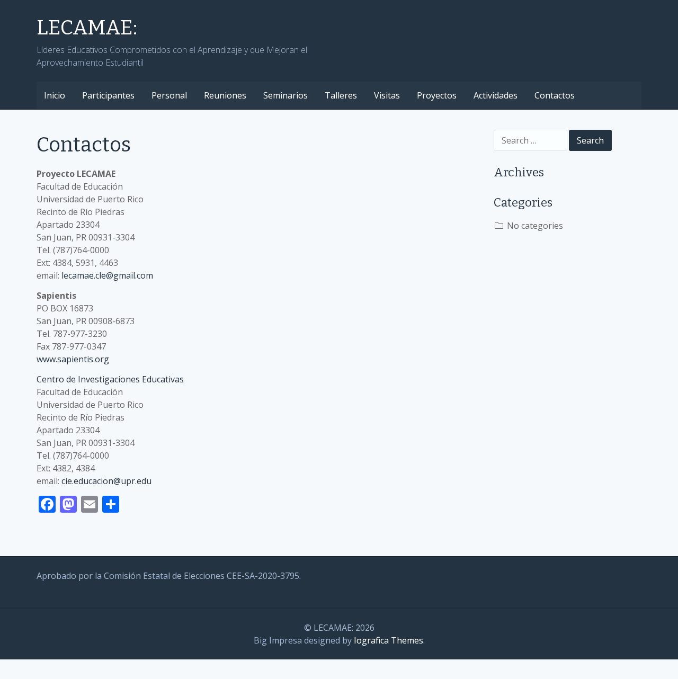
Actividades (496, 95)
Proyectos (437, 95)
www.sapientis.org (73, 359)
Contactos (554, 95)
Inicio (54, 95)
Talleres (341, 95)
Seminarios (285, 95)
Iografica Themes (388, 640)
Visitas (387, 95)
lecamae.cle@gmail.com (107, 275)
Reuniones (225, 95)
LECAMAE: (87, 27)
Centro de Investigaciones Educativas (110, 379)
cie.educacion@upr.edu (106, 481)
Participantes (108, 95)
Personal (169, 95)
